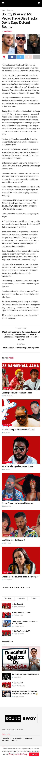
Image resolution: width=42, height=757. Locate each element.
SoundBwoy (10, 729)
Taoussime (19, 729)
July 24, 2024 (17, 677)
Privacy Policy (17, 738)
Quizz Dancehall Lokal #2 (21, 613)
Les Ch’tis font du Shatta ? (13, 540)
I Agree (34, 754)
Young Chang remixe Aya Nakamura (17, 503)
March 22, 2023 (7, 579)
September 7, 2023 (8, 395)
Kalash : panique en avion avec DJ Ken (18, 429)
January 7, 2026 (9, 668)
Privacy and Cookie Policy (18, 754)
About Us (14, 740)
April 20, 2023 (7, 506)
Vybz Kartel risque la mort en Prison (17, 466)
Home (3, 10)
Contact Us (28, 738)
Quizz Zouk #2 (17, 604)
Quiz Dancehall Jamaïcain (13, 666)
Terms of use (6, 738)
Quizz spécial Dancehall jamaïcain (17, 393)
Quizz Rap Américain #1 (21, 631)
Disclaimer (5, 740)
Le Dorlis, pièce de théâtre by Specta (25, 674)
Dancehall (10, 10)
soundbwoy (8, 31)
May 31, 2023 (6, 432)
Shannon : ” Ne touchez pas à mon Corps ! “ (21, 577)
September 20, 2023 (19, 685)
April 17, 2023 (7, 543)
